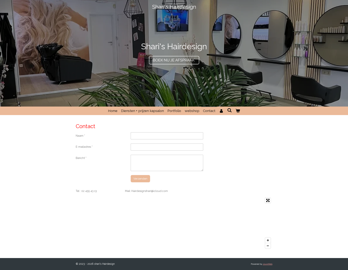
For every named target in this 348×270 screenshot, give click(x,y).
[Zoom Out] (268, 245)
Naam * (80, 135)
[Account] (221, 111)
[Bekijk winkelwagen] (238, 111)
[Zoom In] (268, 240)
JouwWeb (267, 264)
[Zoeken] (229, 110)
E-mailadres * (84, 146)
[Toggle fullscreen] (268, 200)
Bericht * (81, 158)
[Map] (174, 223)
